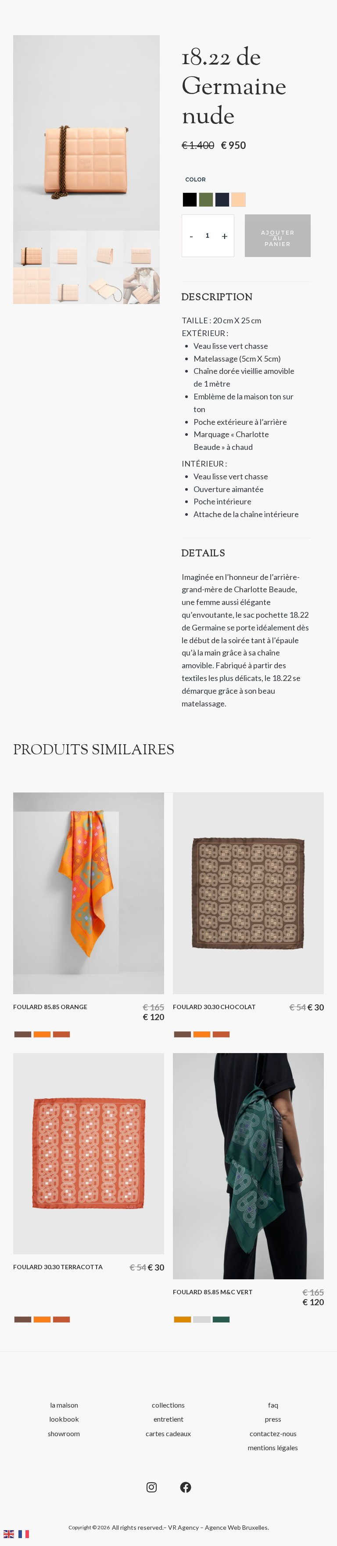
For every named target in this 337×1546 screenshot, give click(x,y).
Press (273, 1419)
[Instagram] (151, 1487)
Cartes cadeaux (168, 1433)
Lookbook (64, 1419)
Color (195, 179)
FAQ (273, 1405)
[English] (11, 1533)
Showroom (64, 1433)
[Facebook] (185, 1487)
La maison (64, 1405)
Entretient (168, 1419)
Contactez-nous (273, 1433)
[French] (25, 1533)
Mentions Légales (273, 1447)
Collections (168, 1405)
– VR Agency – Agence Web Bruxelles (215, 1527)
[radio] (190, 199)
